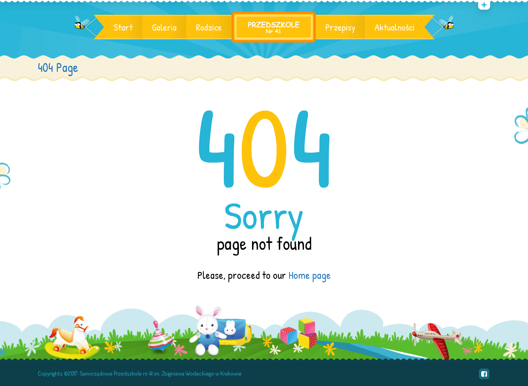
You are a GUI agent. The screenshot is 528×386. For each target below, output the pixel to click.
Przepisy (340, 27)
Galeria (164, 27)
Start (123, 27)
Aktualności (395, 27)
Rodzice (209, 27)
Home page (309, 275)
